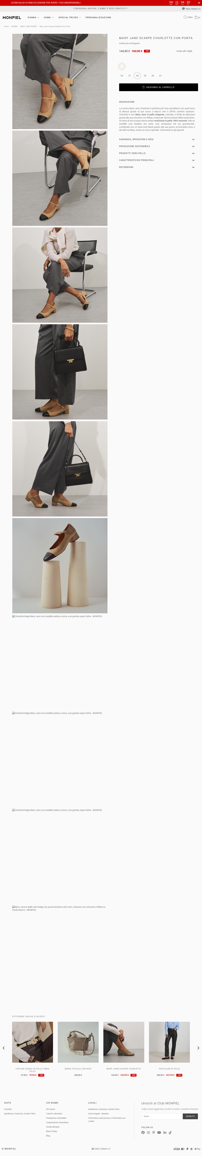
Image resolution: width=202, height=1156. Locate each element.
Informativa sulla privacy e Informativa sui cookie (106, 1119)
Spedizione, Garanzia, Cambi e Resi (19, 1113)
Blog (48, 1136)
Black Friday (51, 1131)
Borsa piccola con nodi (78, 1069)
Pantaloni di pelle (169, 1069)
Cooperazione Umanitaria (57, 1122)
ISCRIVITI (190, 1116)
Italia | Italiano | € (192, 9)
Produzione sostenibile (56, 1118)
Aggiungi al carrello (160, 87)
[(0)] (196, 18)
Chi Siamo (50, 1109)
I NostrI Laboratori (54, 1113)
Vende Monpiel (52, 1127)
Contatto (8, 1109)
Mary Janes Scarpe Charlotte (124, 1069)
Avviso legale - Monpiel (98, 1113)
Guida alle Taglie (184, 50)
